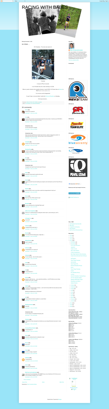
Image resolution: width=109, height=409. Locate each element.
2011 (71, 240)
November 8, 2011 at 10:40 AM (31, 360)
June (72, 292)
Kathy (26, 335)
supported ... (73, 247)
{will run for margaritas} (30, 210)
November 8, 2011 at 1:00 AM (31, 346)
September (73, 286)
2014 (71, 235)
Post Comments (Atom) (32, 384)
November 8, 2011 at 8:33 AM (31, 353)
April (26, 262)
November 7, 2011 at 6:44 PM (31, 273)
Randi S (26, 188)
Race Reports (72, 228)
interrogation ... (74, 258)
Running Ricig (28, 149)
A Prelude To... (28, 218)
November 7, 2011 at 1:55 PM (31, 161)
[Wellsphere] (73, 389)
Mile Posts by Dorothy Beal (31, 372)
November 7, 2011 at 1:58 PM (31, 168)
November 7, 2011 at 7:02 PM (31, 282)
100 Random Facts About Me (75, 223)
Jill (25, 270)
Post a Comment (27, 379)
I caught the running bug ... (75, 226)
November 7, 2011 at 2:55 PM (31, 214)
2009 (71, 304)
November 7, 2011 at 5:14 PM (31, 266)
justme (26, 277)
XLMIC (26, 286)
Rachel (26, 233)
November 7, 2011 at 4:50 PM (31, 251)
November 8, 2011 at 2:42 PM (31, 377)
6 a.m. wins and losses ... (76, 245)
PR (31, 103)
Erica (26, 109)
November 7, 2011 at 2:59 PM (31, 221)
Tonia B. (74, 386)
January (72, 300)
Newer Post (24, 382)
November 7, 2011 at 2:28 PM (31, 192)
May (72, 293)
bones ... (72, 267)
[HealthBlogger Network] (73, 379)
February (73, 299)
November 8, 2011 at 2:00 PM (31, 368)
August (72, 288)
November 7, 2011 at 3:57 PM (31, 243)
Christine (27, 319)
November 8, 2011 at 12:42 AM (31, 338)
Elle (26, 157)
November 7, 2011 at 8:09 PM (31, 315)
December (73, 242)
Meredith (27, 203)
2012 (71, 238)
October (72, 285)
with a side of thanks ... (75, 250)
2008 (71, 306)
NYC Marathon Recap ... (76, 272)
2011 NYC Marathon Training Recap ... (78, 276)
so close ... (73, 274)
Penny (26, 196)
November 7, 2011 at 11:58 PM (31, 331)
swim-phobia (73, 262)
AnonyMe (27, 141)
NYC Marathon (28, 103)
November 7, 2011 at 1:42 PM (31, 145)
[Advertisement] (78, 209)
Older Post (62, 382)
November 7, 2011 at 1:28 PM (31, 121)
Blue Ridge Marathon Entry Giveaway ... (79, 254)
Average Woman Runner (30, 328)
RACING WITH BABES (45, 7)
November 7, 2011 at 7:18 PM (31, 300)
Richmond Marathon (50, 96)
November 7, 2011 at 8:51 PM (31, 324)
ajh (25, 297)
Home (43, 382)
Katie (26, 172)
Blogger (59, 399)
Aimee (26, 364)
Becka (26, 342)
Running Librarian (29, 304)
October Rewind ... (74, 283)
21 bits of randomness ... (76, 252)
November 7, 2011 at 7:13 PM (31, 293)
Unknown (27, 225)
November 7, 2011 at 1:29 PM (31, 137)
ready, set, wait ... (74, 248)
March (72, 297)
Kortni (26, 180)
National (60, 89)
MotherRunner (28, 240)
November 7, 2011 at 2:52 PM (31, 206)
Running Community (73, 387)
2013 (71, 237)
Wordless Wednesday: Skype (77, 279)
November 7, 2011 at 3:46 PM (31, 236)
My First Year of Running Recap (76, 230)
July (72, 290)
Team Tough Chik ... (75, 263)
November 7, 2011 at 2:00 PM (31, 176)
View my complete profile (74, 60)
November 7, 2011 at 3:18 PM (31, 229)
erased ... (73, 270)
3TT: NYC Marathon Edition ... (77, 277)
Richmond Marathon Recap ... (77, 265)
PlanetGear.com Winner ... (76, 281)
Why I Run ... (72, 225)
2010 (71, 303)
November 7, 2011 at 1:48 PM (31, 153)
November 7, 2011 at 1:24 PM (31, 113)
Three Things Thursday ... (76, 260)
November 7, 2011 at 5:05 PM (31, 258)
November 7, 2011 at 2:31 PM (31, 199)
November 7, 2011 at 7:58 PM (31, 308)
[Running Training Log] (74, 197)
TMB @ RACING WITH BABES (76, 50)
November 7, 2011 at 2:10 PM (31, 184)
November (73, 243)
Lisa (26, 117)
